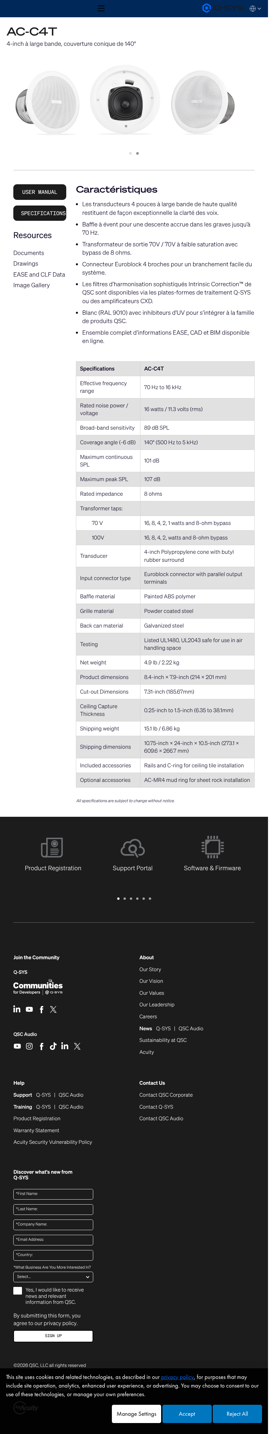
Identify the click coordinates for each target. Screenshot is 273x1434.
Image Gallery (31, 285)
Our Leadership (156, 1005)
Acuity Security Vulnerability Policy (52, 1142)
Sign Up (53, 1335)
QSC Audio (25, 1036)
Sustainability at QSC (163, 1040)
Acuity (146, 1052)
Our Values (151, 993)
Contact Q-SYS (156, 1107)
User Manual (40, 192)
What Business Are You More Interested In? (52, 1267)
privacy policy (60, 1323)
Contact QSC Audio (161, 1119)
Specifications (43, 213)
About (146, 958)
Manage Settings (136, 1414)
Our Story (150, 969)
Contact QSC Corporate (166, 1095)
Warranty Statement (36, 1131)
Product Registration (36, 1119)
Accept (187, 1414)
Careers (148, 1017)
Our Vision (151, 981)
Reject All (237, 1414)
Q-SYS (20, 972)
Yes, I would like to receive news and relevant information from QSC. (54, 1296)
